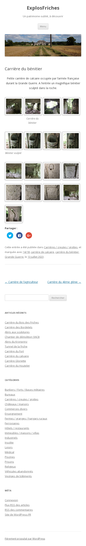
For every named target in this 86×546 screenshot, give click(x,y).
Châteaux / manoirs (17, 404)
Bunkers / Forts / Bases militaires (25, 389)
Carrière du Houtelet (17, 365)
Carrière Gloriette (15, 361)
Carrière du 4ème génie (64, 282)
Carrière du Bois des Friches (22, 322)
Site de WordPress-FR (18, 514)
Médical (9, 452)
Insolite (9, 442)
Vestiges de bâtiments (18, 476)
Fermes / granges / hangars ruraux (26, 418)
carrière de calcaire (42, 252)
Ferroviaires (12, 423)
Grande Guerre (14, 257)
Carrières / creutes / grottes (61, 247)
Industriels (11, 438)
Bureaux (10, 394)
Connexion (11, 500)
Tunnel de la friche (16, 346)
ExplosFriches (43, 8)
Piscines (10, 457)
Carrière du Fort (14, 351)
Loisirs (9, 447)
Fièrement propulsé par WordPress (25, 538)
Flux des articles (17, 505)
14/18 (26, 252)
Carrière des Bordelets (18, 327)
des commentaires (19, 510)
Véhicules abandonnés (19, 471)
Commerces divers (16, 409)
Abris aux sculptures (17, 332)
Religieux (10, 466)
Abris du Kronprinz (16, 341)
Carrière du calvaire (17, 356)
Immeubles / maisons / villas (22, 433)
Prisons (9, 462)
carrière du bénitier (67, 252)
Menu (43, 26)
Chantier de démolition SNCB (22, 337)
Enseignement (13, 414)
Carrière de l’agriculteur (21, 282)
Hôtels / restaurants (17, 428)
